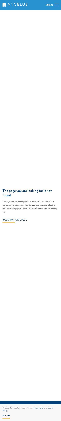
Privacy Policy (38, 408)
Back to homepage (15, 219)
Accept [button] (6, 416)
